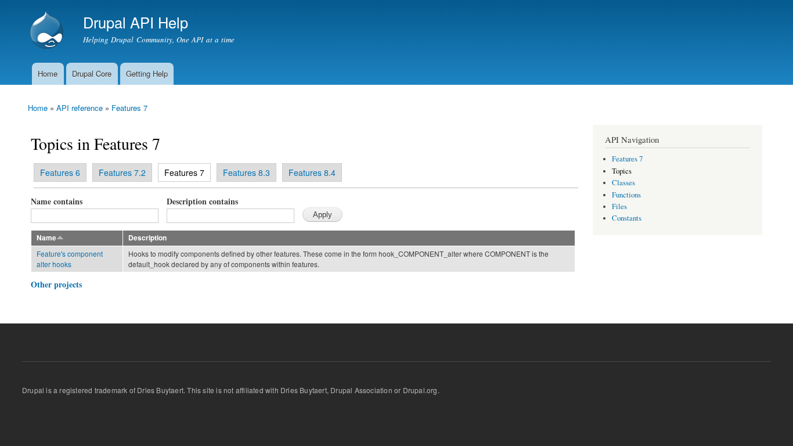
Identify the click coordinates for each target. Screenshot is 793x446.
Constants (626, 218)
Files (619, 206)
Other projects (56, 284)
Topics (622, 171)
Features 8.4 (312, 172)
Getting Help (147, 73)
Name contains (56, 201)
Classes (623, 183)
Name (46, 238)
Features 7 (129, 107)
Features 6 (60, 172)
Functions (626, 195)
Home (47, 73)
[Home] (48, 31)
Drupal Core (91, 73)
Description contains (202, 201)
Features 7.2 (122, 172)
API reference (79, 107)
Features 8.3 (246, 172)
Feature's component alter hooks (70, 259)
